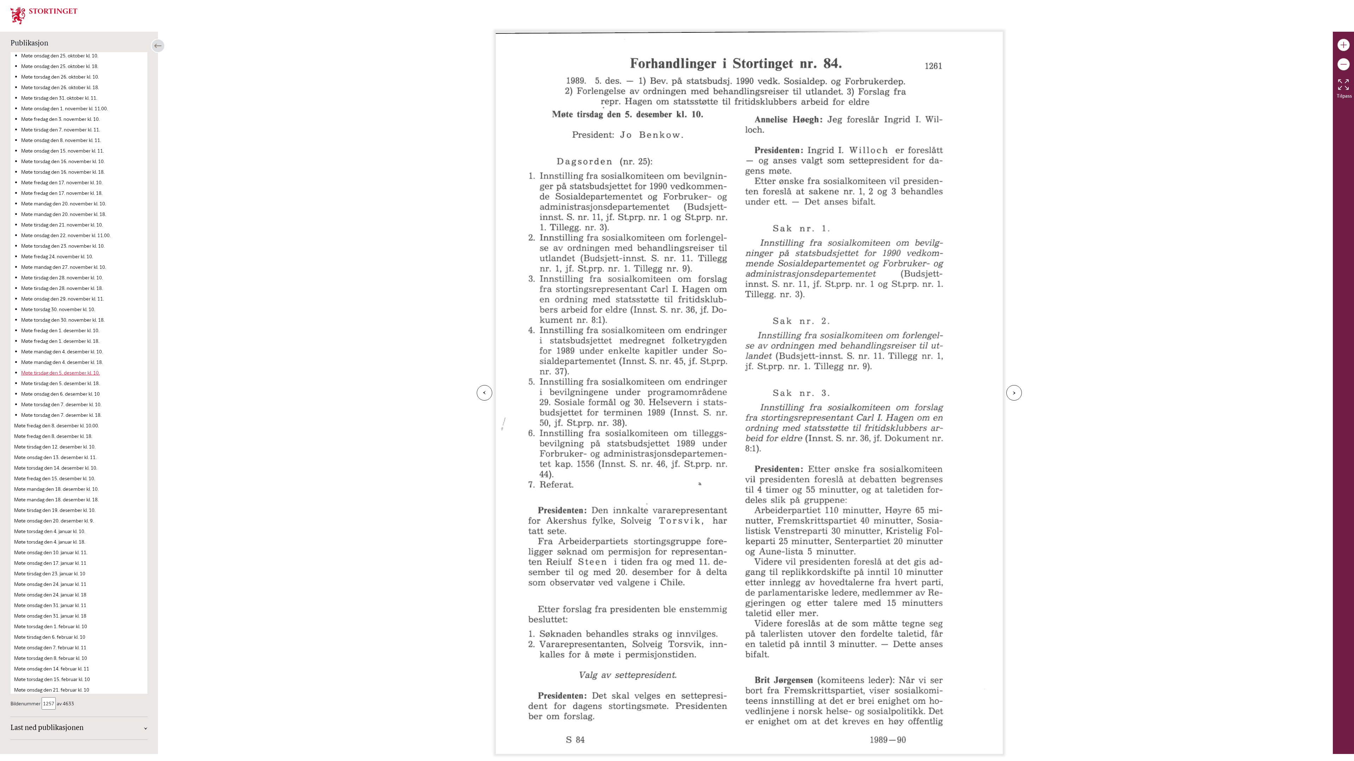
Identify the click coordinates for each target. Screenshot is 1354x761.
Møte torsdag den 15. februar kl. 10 (52, 679)
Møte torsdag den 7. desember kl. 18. (61, 415)
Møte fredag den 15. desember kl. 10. (54, 478)
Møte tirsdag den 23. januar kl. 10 (49, 573)
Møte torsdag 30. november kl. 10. (58, 309)
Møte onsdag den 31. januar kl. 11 (50, 605)
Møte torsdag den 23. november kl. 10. (63, 245)
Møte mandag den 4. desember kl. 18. (62, 362)
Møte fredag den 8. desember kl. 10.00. (56, 425)
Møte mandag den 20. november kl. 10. (63, 203)
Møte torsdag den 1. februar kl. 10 (50, 626)
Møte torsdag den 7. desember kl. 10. (61, 404)
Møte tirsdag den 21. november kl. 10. (62, 224)
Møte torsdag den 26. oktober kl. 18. (60, 87)
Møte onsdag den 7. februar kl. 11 (50, 647)
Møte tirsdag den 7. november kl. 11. (60, 129)
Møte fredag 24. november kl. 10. (57, 256)
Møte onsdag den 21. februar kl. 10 (51, 689)
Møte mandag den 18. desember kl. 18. (56, 499)
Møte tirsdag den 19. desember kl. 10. (55, 510)
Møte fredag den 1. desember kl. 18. (60, 341)
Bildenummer (26, 703)
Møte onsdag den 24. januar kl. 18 (50, 594)
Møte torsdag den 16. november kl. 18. (63, 171)
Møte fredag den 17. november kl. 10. (62, 182)
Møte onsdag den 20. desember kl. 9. (54, 520)
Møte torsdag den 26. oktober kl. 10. (60, 76)
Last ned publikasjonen (47, 728)
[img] (44, 15)
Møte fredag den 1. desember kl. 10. (60, 330)
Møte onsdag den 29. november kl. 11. (62, 298)
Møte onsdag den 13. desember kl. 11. (55, 457)
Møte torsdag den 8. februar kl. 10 (50, 658)
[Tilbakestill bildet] (1343, 85)
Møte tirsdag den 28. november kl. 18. (62, 288)
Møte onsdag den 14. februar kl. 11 (51, 668)
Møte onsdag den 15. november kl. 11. (62, 150)
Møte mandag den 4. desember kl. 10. (62, 351)
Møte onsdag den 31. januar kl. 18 (50, 615)
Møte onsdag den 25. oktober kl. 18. (59, 66)
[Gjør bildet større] (1343, 45)
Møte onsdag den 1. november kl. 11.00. (64, 108)
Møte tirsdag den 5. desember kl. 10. (60, 372)
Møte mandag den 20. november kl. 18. (63, 214)
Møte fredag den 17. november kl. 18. (62, 193)
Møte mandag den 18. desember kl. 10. (56, 488)
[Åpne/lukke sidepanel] (158, 46)
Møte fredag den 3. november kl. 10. (60, 119)
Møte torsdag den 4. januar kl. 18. (49, 541)
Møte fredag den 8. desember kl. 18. (53, 436)
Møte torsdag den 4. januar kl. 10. (49, 531)
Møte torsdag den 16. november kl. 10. (63, 161)
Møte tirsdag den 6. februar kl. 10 (49, 636)
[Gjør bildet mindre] (1343, 64)
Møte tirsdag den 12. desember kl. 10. (55, 446)
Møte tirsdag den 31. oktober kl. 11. (59, 97)
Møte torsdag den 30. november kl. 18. (63, 319)
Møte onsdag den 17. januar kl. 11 (50, 562)
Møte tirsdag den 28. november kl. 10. (62, 277)
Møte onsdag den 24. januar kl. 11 (50, 584)
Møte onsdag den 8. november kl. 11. (61, 140)
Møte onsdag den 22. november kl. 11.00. (66, 235)
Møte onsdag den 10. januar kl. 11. (50, 552)
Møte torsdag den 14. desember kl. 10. (55, 467)
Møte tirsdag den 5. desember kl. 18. (60, 383)
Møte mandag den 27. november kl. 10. (63, 267)
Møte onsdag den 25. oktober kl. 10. (59, 55)
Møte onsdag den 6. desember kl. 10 (60, 393)
